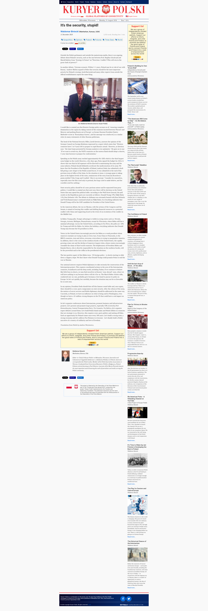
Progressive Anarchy (135, 354)
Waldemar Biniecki (70, 31)
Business (93, 2)
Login (89, 604)
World (76, 2)
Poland (82, 2)
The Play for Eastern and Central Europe (137, 489)
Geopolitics (70, 2)
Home (64, 2)
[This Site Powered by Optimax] (124, 604)
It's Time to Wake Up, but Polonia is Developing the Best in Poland (137, 447)
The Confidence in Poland (137, 214)
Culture (105, 2)
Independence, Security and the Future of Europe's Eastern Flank (137, 72)
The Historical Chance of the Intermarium (137, 542)
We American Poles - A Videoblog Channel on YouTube (136, 399)
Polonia (87, 2)
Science (99, 2)
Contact (122, 2)
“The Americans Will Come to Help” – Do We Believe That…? (137, 121)
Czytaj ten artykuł (73, 43)
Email (72, 48)
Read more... (132, 114)
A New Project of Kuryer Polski (137, 403)
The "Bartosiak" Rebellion (137, 165)
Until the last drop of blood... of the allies (135, 265)
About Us (116, 2)
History (110, 2)
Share (80, 48)
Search (130, 2)
